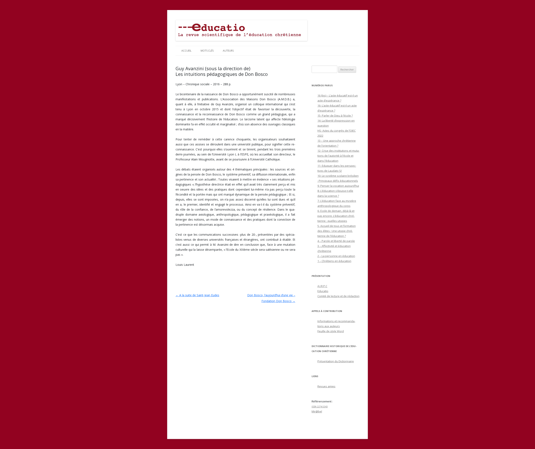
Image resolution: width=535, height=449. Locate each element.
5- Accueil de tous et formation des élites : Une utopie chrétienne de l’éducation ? (336, 231)
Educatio (322, 291)
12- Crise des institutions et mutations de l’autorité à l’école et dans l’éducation (338, 156)
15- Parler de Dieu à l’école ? (335, 115)
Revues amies (326, 386)
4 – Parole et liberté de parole (336, 241)
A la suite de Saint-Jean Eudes (197, 295)
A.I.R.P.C (322, 286)
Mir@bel (317, 411)
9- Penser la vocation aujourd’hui (338, 186)
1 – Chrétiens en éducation (334, 261)
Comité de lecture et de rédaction (338, 296)
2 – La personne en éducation (336, 256)
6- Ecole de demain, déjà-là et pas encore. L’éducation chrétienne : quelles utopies (336, 216)
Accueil (186, 50)
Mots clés (207, 50)
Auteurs (228, 50)
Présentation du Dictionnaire (335, 361)
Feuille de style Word (330, 331)
